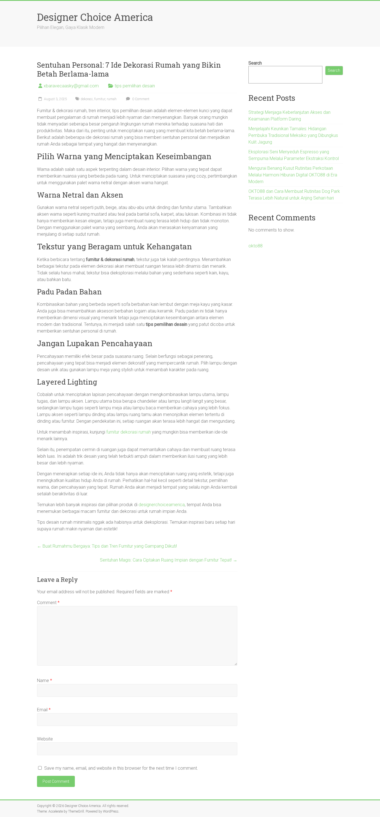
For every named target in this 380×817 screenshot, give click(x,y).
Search (255, 63)
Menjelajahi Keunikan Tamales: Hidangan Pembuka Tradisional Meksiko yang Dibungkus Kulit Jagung (293, 135)
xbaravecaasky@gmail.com (71, 85)
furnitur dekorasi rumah (128, 432)
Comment (48, 602)
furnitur (99, 99)
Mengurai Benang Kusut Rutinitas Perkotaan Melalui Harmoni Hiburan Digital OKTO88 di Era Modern (292, 175)
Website (45, 739)
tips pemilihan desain (135, 85)
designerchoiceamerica (162, 504)
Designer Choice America (95, 17)
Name (44, 680)
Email (44, 709)
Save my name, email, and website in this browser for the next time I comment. (121, 768)
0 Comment (140, 99)
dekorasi (87, 99)
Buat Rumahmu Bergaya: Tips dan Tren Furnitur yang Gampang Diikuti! (107, 546)
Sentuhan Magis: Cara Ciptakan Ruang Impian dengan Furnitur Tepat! (168, 560)
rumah (112, 99)
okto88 (255, 245)
